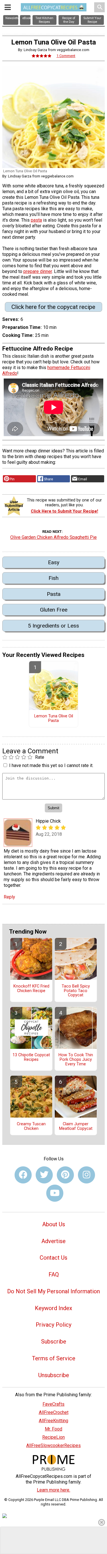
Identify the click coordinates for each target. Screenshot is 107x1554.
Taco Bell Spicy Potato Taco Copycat (76, 991)
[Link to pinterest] (65, 1174)
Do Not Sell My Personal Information (53, 1291)
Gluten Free (53, 609)
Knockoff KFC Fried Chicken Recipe (31, 988)
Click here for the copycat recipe (53, 306)
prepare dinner (37, 271)
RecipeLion (53, 1437)
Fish (53, 578)
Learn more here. (53, 1490)
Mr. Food (53, 1429)
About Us (53, 1224)
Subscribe (53, 1341)
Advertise (53, 1241)
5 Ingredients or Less (53, 625)
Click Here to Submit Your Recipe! (64, 511)
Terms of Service (53, 1358)
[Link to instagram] (86, 1174)
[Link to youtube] (54, 1193)
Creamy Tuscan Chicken (31, 1126)
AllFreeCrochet (53, 1412)
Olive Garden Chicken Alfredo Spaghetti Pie (53, 537)
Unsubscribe (53, 1375)
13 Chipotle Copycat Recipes (31, 1057)
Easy (53, 562)
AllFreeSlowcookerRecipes (53, 1445)
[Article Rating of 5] (42, 56)
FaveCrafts (53, 1404)
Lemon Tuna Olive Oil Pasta (53, 718)
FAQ (54, 1274)
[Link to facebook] (23, 1174)
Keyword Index (53, 1308)
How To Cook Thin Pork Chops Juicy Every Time (75, 1060)
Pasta (53, 594)
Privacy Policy (53, 1324)
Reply (9, 897)
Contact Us (53, 1257)
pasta (36, 220)
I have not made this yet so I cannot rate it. (51, 765)
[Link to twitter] (44, 1174)
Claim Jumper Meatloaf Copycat (75, 1126)
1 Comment (65, 56)
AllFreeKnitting (53, 1420)
